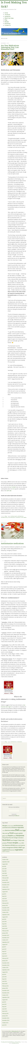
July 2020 (4, 866)
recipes (15, 843)
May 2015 (4, 1006)
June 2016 (4, 976)
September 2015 (5, 997)
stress (13, 845)
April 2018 (4, 926)
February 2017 (5, 958)
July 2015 (4, 1002)
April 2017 (4, 953)
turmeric (12, 850)
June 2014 (4, 1025)
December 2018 (5, 907)
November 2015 (5, 992)
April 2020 (4, 873)
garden (17, 833)
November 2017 (5, 937)
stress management (7, 847)
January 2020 (5, 880)
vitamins (7, 851)
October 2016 (5, 967)
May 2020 (4, 871)
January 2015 (5, 1015)
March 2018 (4, 928)
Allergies (4, 825)
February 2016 (5, 986)
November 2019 (5, 884)
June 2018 (4, 921)
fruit (14, 833)
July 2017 (4, 946)
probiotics (4, 843)
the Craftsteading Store (14, 1031)
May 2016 (4, 979)
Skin (23, 843)
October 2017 (5, 940)
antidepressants (14, 516)
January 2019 (5, 905)
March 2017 (4, 956)
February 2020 (5, 878)
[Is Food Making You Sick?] (14, 35)
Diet (17, 830)
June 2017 (4, 949)
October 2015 (5, 995)
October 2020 (5, 859)
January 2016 (5, 988)
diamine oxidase (10, 830)
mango (16, 837)
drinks (20, 830)
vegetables (19, 850)
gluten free (4, 835)
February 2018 (5, 930)
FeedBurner (16, 815)
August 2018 (5, 917)
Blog (6, 20)
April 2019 (4, 898)
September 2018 (5, 914)
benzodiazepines (11, 517)
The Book (7, 14)
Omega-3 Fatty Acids (18, 840)
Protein (9, 843)
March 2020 (4, 875)
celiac (3, 830)
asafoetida (4, 827)
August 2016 (5, 972)
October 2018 (5, 912)
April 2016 (4, 981)
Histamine (20, 835)
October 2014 (5, 1022)
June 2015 (4, 1004)
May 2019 (4, 896)
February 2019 (5, 903)
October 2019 (5, 887)
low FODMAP (12, 487)
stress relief (18, 847)
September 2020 (5, 861)
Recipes (7, 22)
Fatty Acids (4, 833)
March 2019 (4, 901)
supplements (6, 850)
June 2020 (4, 868)
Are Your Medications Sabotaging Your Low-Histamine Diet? (10, 47)
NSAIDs (25, 517)
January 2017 (5, 960)
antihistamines (20, 516)
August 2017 (5, 944)
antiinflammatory (4, 517)
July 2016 (4, 974)
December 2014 (5, 1018)
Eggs (24, 830)
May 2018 (4, 923)
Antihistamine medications (12, 544)
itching (3, 837)
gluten (21, 833)
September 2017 (5, 942)
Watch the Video (9, 18)
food (11, 833)
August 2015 (5, 999)
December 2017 (5, 935)
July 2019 (4, 894)
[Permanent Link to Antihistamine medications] (12, 538)
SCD (13, 489)
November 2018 (5, 910)
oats (12, 840)
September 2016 (5, 969)
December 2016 (5, 963)
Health (10, 835)
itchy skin (11, 837)
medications (18, 517)
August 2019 (5, 891)
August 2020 (5, 864)
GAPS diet (9, 490)
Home (6, 13)
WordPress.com (15, 1043)
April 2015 (4, 1009)
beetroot (10, 827)
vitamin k (4, 851)
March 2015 (4, 1011)
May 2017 (4, 951)
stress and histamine (20, 845)
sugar (23, 847)
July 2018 (4, 919)
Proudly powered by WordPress (7, 1041)
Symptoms (7, 16)
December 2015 (5, 990)
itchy (7, 837)
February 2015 (5, 1013)
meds (22, 517)
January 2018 (5, 933)
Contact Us (8, 25)
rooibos (19, 843)
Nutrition (6, 840)
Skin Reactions (6, 845)
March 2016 (4, 983)
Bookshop (7, 23)
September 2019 (5, 889)
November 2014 (5, 1020)
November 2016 (5, 965)
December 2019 (5, 882)
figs (8, 833)
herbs (14, 835)
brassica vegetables (18, 827)
